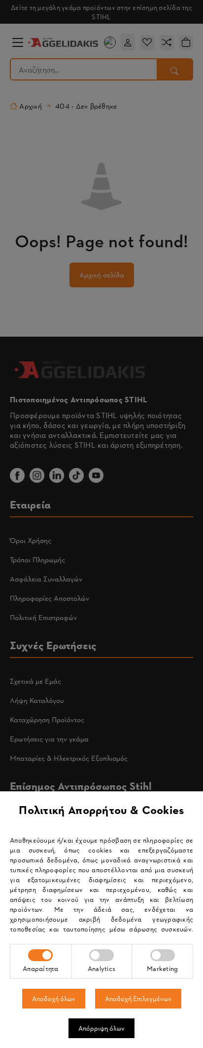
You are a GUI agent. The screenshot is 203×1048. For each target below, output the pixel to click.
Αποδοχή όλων (53, 998)
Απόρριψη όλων (101, 1028)
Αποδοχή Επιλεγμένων (138, 998)
